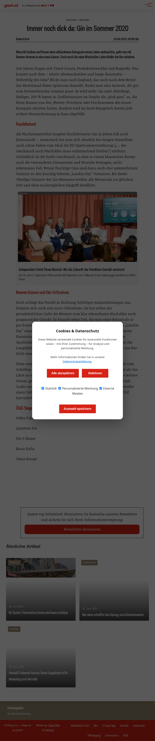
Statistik (51, 388)
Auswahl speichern (77, 408)
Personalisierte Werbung (79, 388)
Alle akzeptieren (62, 373)
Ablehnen (95, 373)
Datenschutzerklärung (77, 361)
